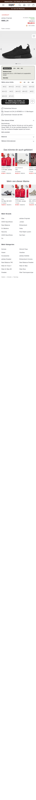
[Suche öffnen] (20, 5)
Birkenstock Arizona (25, 259)
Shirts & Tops (23, 249)
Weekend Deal (8, 1)
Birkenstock (23, 225)
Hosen (3, 252)
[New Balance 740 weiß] (21, 159)
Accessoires (5, 256)
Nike (2, 218)
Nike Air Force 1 (6, 266)
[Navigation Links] (1, 49)
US (28, 82)
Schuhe (3, 249)
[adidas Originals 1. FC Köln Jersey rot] (8, 159)
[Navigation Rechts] (34, 49)
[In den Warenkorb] (13, 155)
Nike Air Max (23, 266)
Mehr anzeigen (5, 132)
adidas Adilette (24, 256)
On (2, 238)
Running (16, 277)
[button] (18, 48)
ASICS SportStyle (7, 222)
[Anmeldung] (24, 5)
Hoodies (22, 252)
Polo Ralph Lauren (25, 232)
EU (20, 82)
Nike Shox (22, 269)
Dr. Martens (5, 228)
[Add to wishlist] (34, 36)
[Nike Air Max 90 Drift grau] (8, 191)
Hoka (21, 228)
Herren (3, 277)
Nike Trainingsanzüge (26, 272)
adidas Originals (6, 18)
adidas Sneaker (6, 259)
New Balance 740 (7, 262)
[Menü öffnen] (3, 5)
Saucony (4, 232)
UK (24, 82)
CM (33, 82)
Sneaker (4, 272)
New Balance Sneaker (26, 262)
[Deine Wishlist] (29, 5)
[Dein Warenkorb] (33, 5)
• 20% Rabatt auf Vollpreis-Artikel (22, 1)
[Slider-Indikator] (16, 63)
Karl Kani (22, 235)
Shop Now (5, 77)
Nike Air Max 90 (6, 269)
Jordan (21, 222)
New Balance (5, 225)
